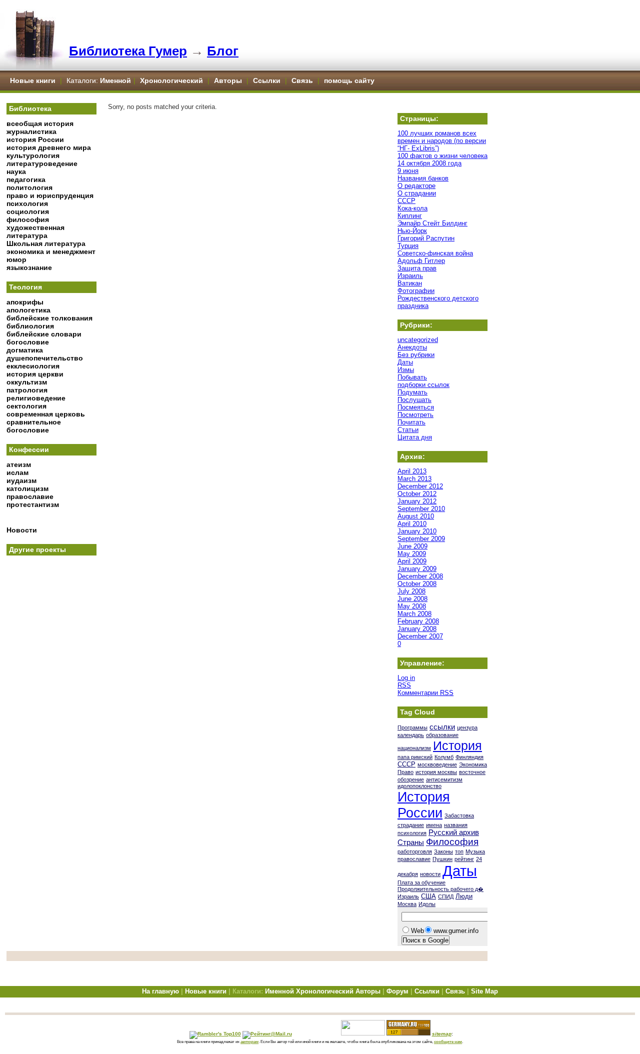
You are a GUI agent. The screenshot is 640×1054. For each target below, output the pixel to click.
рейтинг (464, 859)
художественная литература (35, 232)
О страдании (417, 193)
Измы (406, 370)
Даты (405, 362)
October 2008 (417, 584)
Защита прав (417, 268)
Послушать (415, 400)
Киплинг (410, 216)
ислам (17, 472)
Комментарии (426, 692)
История (457, 745)
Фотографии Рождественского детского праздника (438, 298)
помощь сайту (349, 80)
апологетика (28, 310)
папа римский (415, 757)
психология (27, 204)
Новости (21, 530)
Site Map (484, 991)
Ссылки (266, 80)
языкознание (29, 268)
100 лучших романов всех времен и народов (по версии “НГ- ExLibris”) (442, 141)
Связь (302, 80)
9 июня (408, 170)
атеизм (18, 464)
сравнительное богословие (33, 426)
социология (27, 212)
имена (434, 825)
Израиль (410, 276)
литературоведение (42, 164)
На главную (160, 991)
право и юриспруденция (50, 196)
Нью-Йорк (412, 230)
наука (16, 172)
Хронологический (171, 80)
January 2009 (417, 568)
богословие (27, 342)
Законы (443, 851)
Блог (222, 51)
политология (29, 188)
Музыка (475, 851)
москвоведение (437, 765)
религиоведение (36, 398)
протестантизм (32, 504)
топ (459, 851)
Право (406, 772)
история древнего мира (48, 148)
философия (27, 220)
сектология (26, 406)
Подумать (413, 392)
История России (424, 804)
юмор (16, 260)
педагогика (26, 180)
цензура (467, 727)
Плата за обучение (422, 883)
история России (35, 140)
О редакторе (417, 186)
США (428, 896)
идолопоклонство (420, 786)
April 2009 (412, 561)
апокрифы (25, 302)
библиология (30, 326)
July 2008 (412, 591)
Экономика (473, 765)
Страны (411, 842)
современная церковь (45, 414)
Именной (115, 80)
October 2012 (417, 494)
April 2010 (412, 524)
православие (30, 496)
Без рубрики (416, 354)
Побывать (412, 377)
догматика (24, 350)
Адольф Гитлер (421, 260)
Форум (397, 991)
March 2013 (415, 478)
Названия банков (423, 178)
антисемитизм (444, 779)
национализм (414, 748)
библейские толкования (49, 318)
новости (430, 874)
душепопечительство (44, 358)
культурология (33, 156)
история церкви (35, 374)
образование (442, 735)
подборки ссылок (424, 384)
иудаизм (21, 480)
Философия (452, 841)
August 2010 (416, 516)
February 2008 (418, 621)
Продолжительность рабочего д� (441, 889)
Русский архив (453, 832)
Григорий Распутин (426, 238)
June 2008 (413, 598)
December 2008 (420, 576)
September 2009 (421, 538)
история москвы (436, 772)
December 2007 (420, 636)
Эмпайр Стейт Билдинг (433, 223)
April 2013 (412, 471)
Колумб (444, 757)
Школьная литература (46, 244)
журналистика (31, 132)
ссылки (442, 727)
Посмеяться (416, 407)
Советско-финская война (435, 253)
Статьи (408, 430)
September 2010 (421, 508)
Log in (406, 678)
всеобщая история (40, 124)
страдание (411, 825)
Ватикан (410, 283)
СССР (407, 200)
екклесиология (33, 366)
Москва (407, 904)
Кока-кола (413, 208)
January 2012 (417, 501)
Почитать (412, 422)
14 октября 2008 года (430, 163)
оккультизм (26, 382)
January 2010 (417, 531)
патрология (27, 390)
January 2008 (417, 628)
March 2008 (415, 614)
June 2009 (413, 546)
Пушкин (442, 859)
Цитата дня (415, 437)
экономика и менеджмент (51, 252)
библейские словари (44, 334)
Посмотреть (416, 414)
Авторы (229, 80)
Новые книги (33, 80)
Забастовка (459, 815)
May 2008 (412, 606)
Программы (413, 727)
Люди (464, 896)
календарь (411, 735)
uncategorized (418, 340)
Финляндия (470, 757)
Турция (408, 246)
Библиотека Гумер (128, 51)
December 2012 (420, 486)
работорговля (415, 851)
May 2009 (412, 554)
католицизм (27, 488)
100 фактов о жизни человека (443, 156)
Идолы (427, 904)
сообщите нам (448, 1041)
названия (456, 825)
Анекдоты (412, 347)
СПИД (446, 897)
